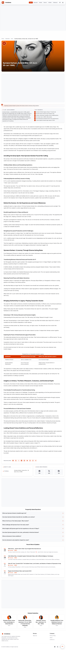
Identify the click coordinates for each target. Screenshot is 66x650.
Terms (51, 637)
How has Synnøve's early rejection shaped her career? (15, 540)
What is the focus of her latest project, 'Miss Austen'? (15, 520)
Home (3, 38)
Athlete (49, 2)
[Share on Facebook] (13, 460)
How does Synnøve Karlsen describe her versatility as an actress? (18, 517)
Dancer (45, 2)
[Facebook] (55, 647)
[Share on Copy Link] (36, 460)
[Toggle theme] (63, 2)
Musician (36, 2)
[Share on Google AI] (27, 460)
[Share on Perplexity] (30, 460)
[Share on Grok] (33, 460)
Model (40, 2)
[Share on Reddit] (21, 460)
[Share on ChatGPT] (24, 460)
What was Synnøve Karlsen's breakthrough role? (14, 513)
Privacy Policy (53, 635)
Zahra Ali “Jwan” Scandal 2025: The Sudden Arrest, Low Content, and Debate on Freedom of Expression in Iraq (34, 563)
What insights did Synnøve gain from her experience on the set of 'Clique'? (20, 528)
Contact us (52, 639)
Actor (31, 2)
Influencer (55, 2)
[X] (57, 647)
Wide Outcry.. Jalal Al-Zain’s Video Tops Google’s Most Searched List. (24, 548)
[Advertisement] (33, 88)
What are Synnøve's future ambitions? (11, 536)
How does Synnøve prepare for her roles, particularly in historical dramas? (20, 532)
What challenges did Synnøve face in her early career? (15, 524)
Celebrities (7, 38)
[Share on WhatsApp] (19, 460)
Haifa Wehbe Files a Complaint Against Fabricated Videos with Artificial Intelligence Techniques (30, 556)
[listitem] (9, 622)
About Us (35, 635)
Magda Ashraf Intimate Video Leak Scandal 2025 (19, 571)
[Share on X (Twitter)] (16, 460)
